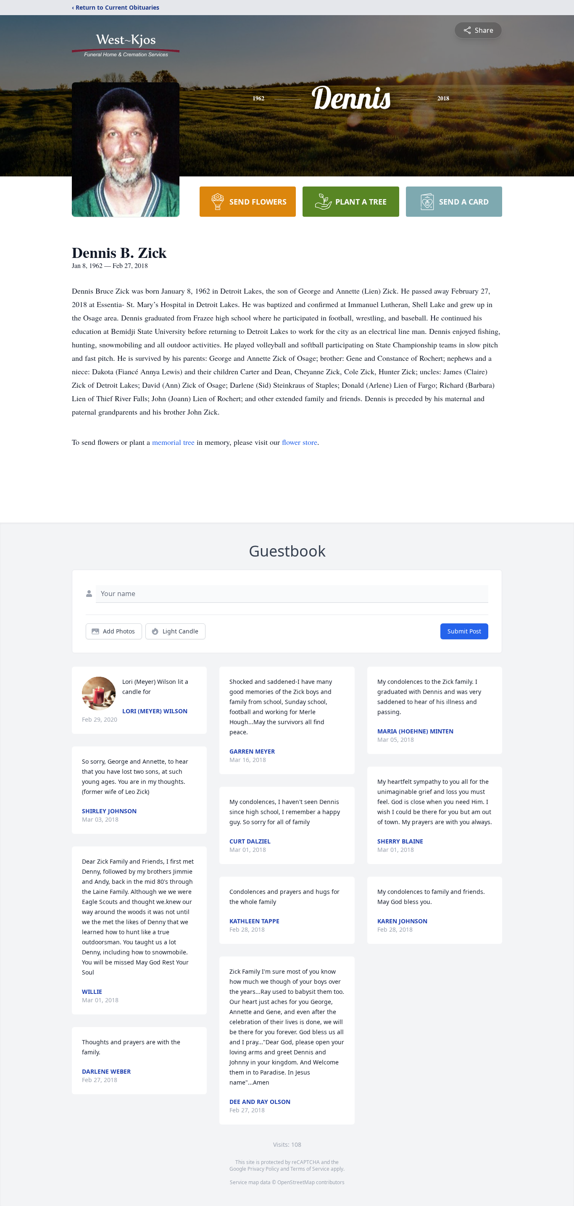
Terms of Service (309, 1168)
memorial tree (173, 442)
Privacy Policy (263, 1168)
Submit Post (464, 631)
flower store (299, 442)
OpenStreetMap (296, 1182)
